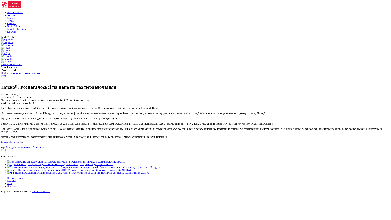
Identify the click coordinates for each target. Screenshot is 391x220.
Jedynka (11, 15)
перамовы (26, 147)
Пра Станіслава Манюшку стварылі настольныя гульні (96, 161)
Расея (35, 147)
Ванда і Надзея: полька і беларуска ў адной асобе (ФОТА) (101, 170)
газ (18, 147)
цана (42, 147)
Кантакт (35, 73)
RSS (9, 183)
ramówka (11, 31)
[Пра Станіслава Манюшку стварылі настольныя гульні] (37, 161)
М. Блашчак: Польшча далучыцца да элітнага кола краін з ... (119, 172)
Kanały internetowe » (11, 64)
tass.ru (4, 142)
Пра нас (27, 73)
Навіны (5, 73)
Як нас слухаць (15, 178)
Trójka (10, 20)
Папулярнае (16, 73)
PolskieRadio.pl (15, 12)
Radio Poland (13, 26)
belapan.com (14, 142)
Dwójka (11, 18)
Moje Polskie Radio (16, 29)
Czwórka (11, 23)
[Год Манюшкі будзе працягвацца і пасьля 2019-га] (34, 164)
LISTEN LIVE (8, 37)
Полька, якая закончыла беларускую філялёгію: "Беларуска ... (131, 167)
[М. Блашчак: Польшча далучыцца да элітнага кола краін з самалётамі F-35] (47, 172)
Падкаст (11, 180)
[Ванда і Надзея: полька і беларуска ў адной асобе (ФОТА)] (39, 170)
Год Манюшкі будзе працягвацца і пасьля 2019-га (87, 164)
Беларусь (11, 147)
